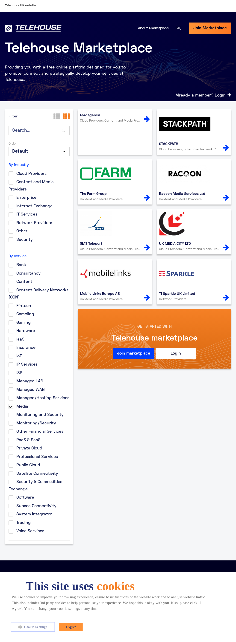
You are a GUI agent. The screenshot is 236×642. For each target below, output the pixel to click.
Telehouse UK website (20, 5)
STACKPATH (168, 144)
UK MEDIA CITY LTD (175, 243)
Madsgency (90, 115)
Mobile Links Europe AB (100, 293)
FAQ (179, 28)
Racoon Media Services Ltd (182, 194)
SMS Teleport (91, 243)
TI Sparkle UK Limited (177, 293)
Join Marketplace (210, 28)
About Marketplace (153, 28)
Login (176, 353)
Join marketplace (133, 353)
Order (13, 143)
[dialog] (118, 607)
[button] (34, 627)
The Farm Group (93, 194)
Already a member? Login (200, 95)
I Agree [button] (71, 627)
